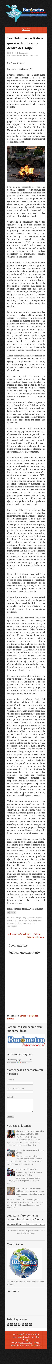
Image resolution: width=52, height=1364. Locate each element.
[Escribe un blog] (10, 912)
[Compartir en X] (13, 912)
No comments (32, 56)
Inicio (37, 934)
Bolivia (12, 918)
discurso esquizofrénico (27, 920)
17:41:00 (12, 53)
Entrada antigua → (35, 937)
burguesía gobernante (25, 918)
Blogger (31, 1233)
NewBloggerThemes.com (30, 1345)
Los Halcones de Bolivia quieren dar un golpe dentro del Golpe (25, 43)
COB (14, 920)
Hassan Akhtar (26, 1343)
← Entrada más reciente (19, 934)
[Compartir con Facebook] (15, 912)
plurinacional (20, 923)
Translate (25, 1063)
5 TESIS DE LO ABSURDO (26, 1169)
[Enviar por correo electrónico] (8, 912)
